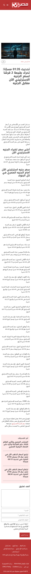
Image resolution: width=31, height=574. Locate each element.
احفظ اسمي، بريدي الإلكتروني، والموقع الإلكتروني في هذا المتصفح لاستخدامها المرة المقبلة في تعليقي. (16, 526)
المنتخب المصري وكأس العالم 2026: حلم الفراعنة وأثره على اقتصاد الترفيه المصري (15, 444)
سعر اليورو (15, 545)
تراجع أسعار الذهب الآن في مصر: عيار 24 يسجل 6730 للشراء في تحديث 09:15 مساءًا (16, 458)
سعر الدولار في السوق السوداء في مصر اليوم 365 (15, 555)
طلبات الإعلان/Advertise (21, 563)
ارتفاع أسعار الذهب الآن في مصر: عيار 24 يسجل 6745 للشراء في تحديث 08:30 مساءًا (16, 473)
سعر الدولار (23, 545)
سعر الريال (8, 545)
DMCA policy (6, 567)
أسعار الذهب (15, 552)
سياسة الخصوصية (7, 563)
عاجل (3, 62)
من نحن (26, 567)
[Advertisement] (15, 26)
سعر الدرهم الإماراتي (8, 548)
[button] (4, 5)
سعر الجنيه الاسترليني (18, 423)
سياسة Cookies (17, 567)
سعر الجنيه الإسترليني (22, 548)
